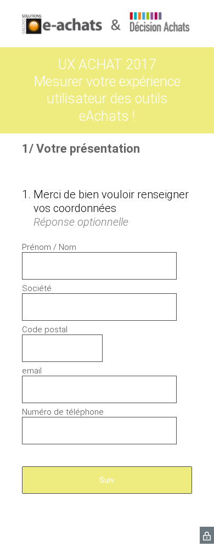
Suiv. (107, 480)
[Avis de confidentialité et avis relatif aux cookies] (206, 535)
